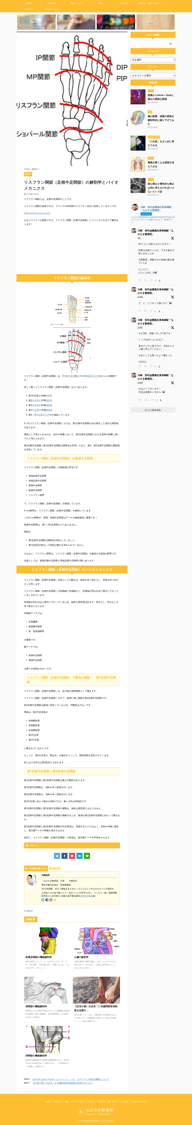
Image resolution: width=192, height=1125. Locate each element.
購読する (34, 845)
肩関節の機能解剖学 (36, 1006)
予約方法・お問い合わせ (148, 3)
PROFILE (52, 3)
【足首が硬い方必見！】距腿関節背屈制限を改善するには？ (62, 1083)
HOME (29, 3)
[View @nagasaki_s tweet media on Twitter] (170, 303)
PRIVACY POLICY (52, 9)
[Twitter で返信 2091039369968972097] (140, 311)
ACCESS (124, 3)
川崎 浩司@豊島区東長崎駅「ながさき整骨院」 (156, 232)
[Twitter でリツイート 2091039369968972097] (146, 311)
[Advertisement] (72, 250)
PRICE (100, 3)
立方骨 (97, 376)
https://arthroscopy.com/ (37, 213)
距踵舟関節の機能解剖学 (39, 957)
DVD (86, 896)
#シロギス (143, 269)
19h (139, 238)
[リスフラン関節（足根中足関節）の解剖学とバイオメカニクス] (79, 856)
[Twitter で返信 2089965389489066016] (140, 366)
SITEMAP (28, 9)
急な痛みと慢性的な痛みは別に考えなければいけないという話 (161, 187)
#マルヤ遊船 (144, 272)
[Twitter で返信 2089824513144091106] (140, 400)
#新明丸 (142, 361)
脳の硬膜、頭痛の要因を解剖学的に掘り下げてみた (161, 120)
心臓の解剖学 (81, 957)
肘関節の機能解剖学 (36, 1055)
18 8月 (140, 382)
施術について (76, 3)
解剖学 (30, 911)
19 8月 (140, 327)
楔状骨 (88, 376)
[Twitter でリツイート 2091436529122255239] (146, 280)
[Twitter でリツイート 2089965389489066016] (146, 366)
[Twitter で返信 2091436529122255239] (140, 280)
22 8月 (140, 297)
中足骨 (71, 376)
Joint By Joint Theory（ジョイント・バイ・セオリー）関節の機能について (70, 1079)
